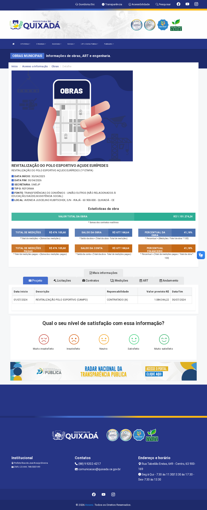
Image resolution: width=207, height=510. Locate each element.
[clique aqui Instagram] (113, 494)
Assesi (89, 504)
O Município (40, 44)
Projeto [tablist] (37, 280)
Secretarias (56, 44)
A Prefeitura (25, 44)
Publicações (108, 44)
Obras (55, 66)
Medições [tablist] (121, 280)
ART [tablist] (145, 280)
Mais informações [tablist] (104, 272)
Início (15, 66)
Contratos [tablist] (92, 280)
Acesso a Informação (35, 66)
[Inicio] (14, 44)
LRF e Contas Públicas (89, 44)
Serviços (70, 44)
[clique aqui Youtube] (103, 494)
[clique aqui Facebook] (93, 494)
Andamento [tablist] (170, 280)
